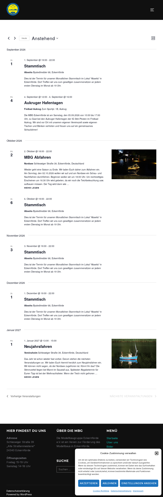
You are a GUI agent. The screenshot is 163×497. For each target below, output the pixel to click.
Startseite (112, 438)
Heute (24, 38)
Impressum (138, 491)
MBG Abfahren (37, 157)
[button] (156, 453)
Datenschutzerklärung (121, 491)
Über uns (112, 442)
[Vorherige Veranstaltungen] (9, 38)
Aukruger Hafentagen (43, 102)
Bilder (109, 446)
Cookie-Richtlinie (101, 491)
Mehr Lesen (31, 188)
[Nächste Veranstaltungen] (15, 38)
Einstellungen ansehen (139, 483)
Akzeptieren (89, 483)
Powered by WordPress (19, 494)
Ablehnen (110, 483)
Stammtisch (35, 66)
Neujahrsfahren (38, 346)
